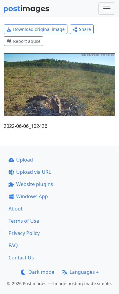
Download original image (39, 29)
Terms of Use (24, 221)
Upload (24, 159)
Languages (82, 272)
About (16, 208)
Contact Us (21, 257)
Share (85, 29)
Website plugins (34, 184)
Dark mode (41, 272)
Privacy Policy (24, 233)
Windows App (32, 196)
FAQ (13, 245)
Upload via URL (33, 172)
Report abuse (27, 41)
